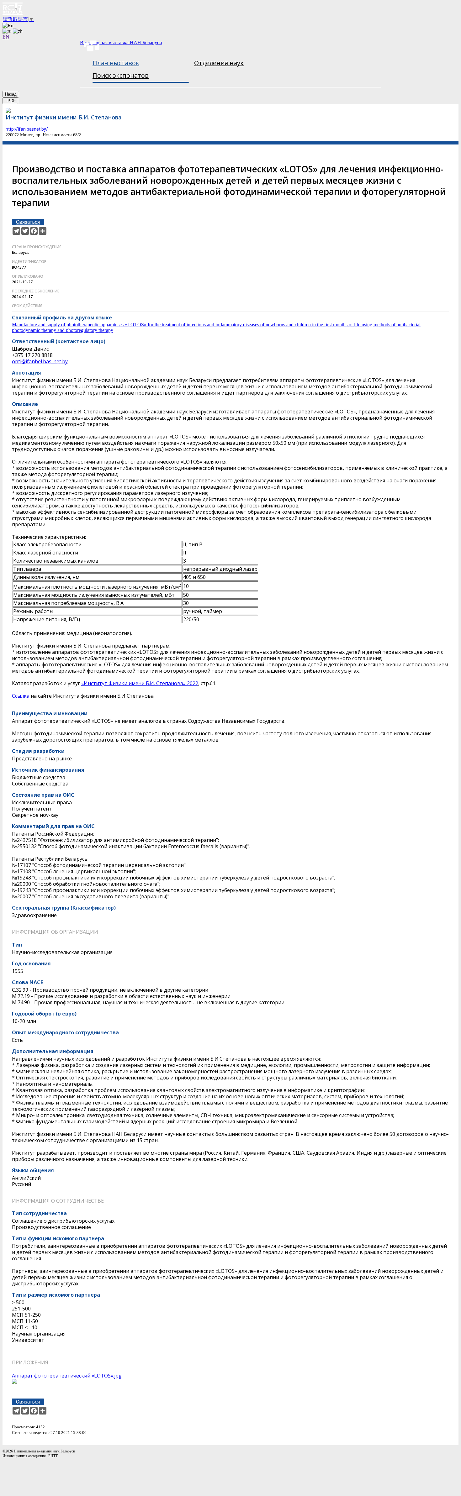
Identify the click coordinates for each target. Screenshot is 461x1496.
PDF (10, 100)
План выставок (116, 63)
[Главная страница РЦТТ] (230, 9)
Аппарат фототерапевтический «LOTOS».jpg (67, 1375)
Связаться (28, 222)
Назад (11, 94)
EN (6, 36)
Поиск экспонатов (121, 75)
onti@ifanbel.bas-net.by (40, 361)
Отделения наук (219, 63)
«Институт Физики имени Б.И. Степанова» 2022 (139, 683)
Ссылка (20, 695)
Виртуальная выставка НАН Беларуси (121, 42)
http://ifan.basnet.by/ (27, 129)
